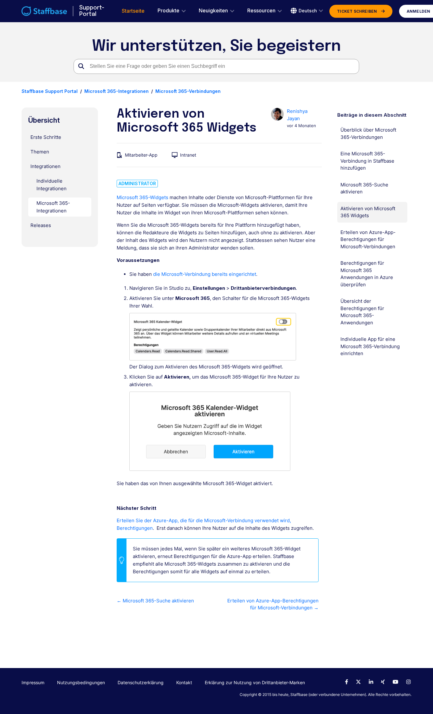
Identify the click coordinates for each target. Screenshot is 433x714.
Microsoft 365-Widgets (143, 197)
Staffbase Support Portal (50, 91)
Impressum (33, 682)
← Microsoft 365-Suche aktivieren (155, 601)
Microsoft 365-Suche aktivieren (364, 188)
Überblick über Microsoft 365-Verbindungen (368, 133)
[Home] (44, 11)
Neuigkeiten (213, 11)
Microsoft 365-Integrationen (116, 91)
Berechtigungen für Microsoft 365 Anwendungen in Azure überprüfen (366, 274)
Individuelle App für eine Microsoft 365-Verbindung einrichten (370, 346)
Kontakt (184, 682)
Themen (39, 152)
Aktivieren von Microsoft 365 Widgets (367, 212)
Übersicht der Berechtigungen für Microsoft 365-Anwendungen (362, 312)
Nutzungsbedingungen (81, 682)
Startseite (133, 11)
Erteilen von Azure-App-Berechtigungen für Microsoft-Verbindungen (368, 239)
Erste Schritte (45, 137)
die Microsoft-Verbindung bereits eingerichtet (204, 274)
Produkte (168, 11)
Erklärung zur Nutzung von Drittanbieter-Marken (255, 682)
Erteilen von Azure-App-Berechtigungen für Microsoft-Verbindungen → (273, 604)
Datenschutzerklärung (141, 682)
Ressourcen (261, 11)
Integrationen (45, 166)
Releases (40, 225)
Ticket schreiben (357, 11)
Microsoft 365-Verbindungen (188, 91)
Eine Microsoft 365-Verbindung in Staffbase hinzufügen (367, 161)
